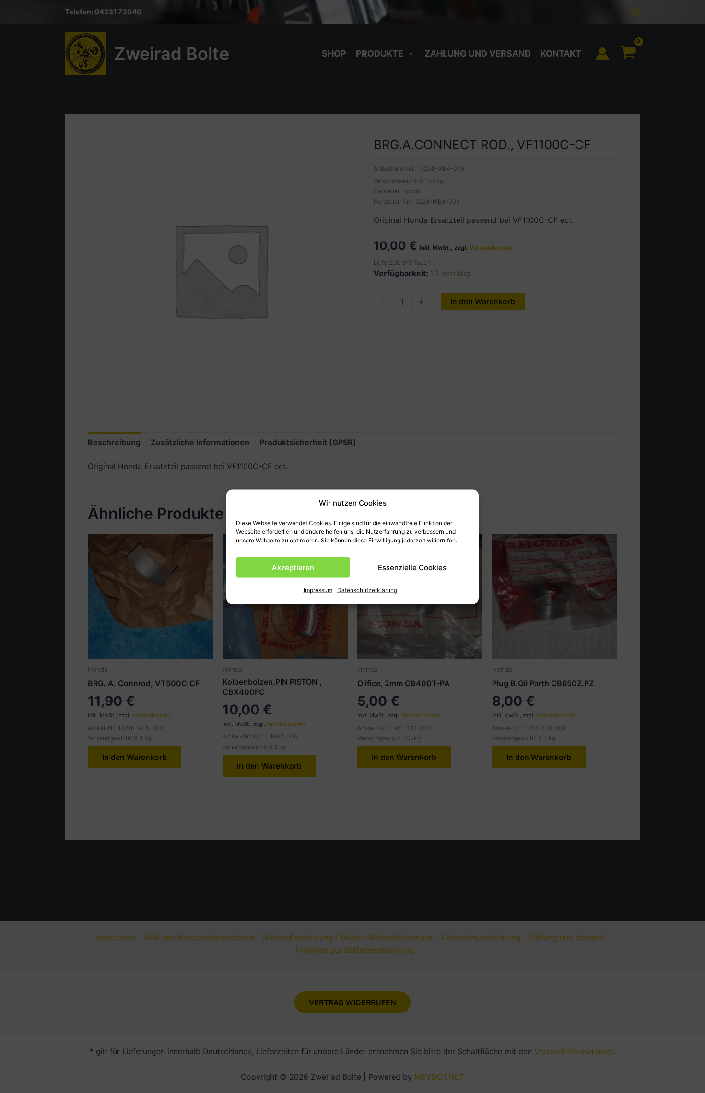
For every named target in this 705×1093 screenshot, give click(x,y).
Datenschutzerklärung (367, 590)
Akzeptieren (293, 567)
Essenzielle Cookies (412, 567)
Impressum (318, 590)
